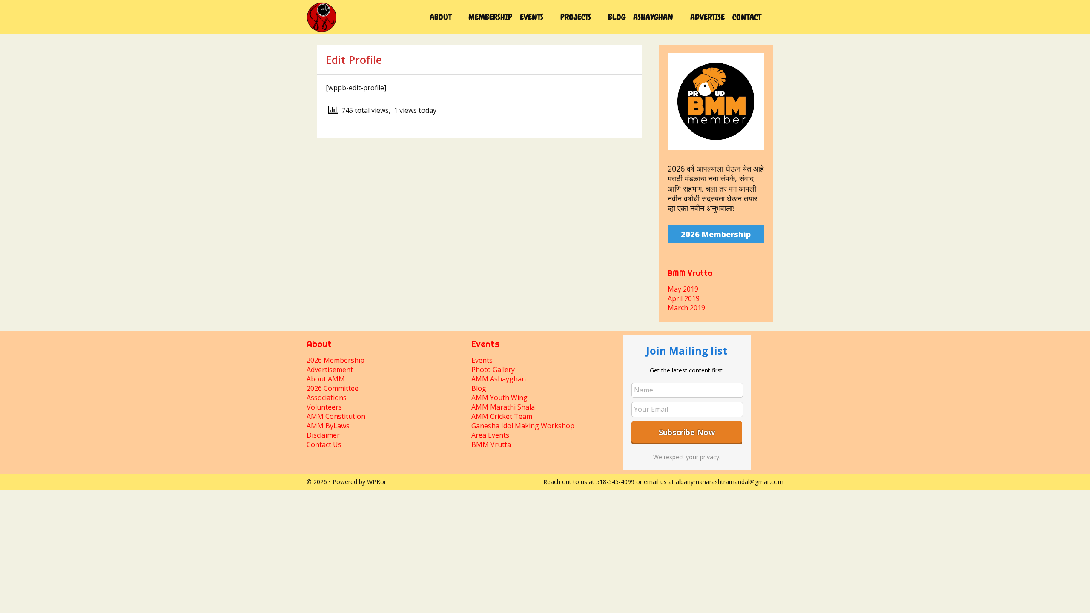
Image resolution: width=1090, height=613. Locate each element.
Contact (746, 17)
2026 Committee (333, 388)
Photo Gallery (493, 369)
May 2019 (683, 289)
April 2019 (684, 298)
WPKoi (376, 482)
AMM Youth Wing (499, 397)
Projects (575, 17)
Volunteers (324, 407)
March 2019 (686, 307)
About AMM (326, 379)
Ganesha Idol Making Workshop (522, 425)
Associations (327, 397)
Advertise (707, 17)
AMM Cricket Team (501, 416)
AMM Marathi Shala (503, 407)
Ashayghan (653, 17)
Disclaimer (323, 435)
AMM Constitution (336, 416)
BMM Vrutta (491, 444)
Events (531, 17)
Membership (490, 17)
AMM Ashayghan (498, 379)
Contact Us (324, 444)
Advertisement (330, 369)
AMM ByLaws (328, 425)
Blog (616, 17)
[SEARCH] (774, 17)
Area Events (490, 435)
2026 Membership (716, 234)
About (440, 17)
